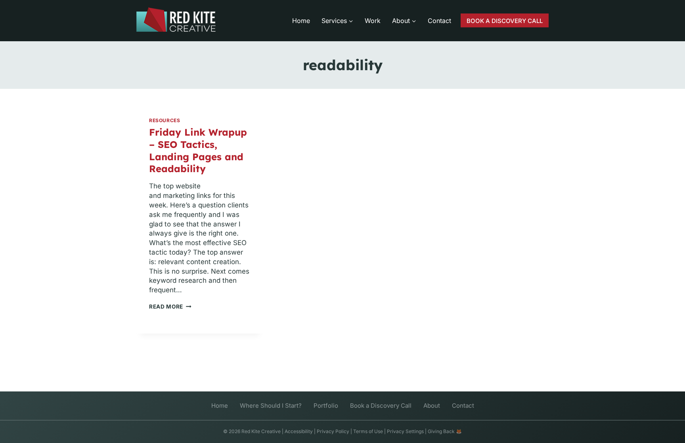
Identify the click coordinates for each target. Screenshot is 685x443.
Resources (164, 120)
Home (301, 21)
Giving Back (441, 431)
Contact (439, 21)
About (431, 405)
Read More (170, 306)
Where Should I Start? (271, 405)
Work (373, 21)
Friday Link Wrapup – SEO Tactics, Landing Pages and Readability (198, 150)
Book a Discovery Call (380, 405)
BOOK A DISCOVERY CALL (505, 21)
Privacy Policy (333, 431)
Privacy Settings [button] (405, 431)
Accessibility (299, 431)
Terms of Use (368, 431)
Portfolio (326, 405)
